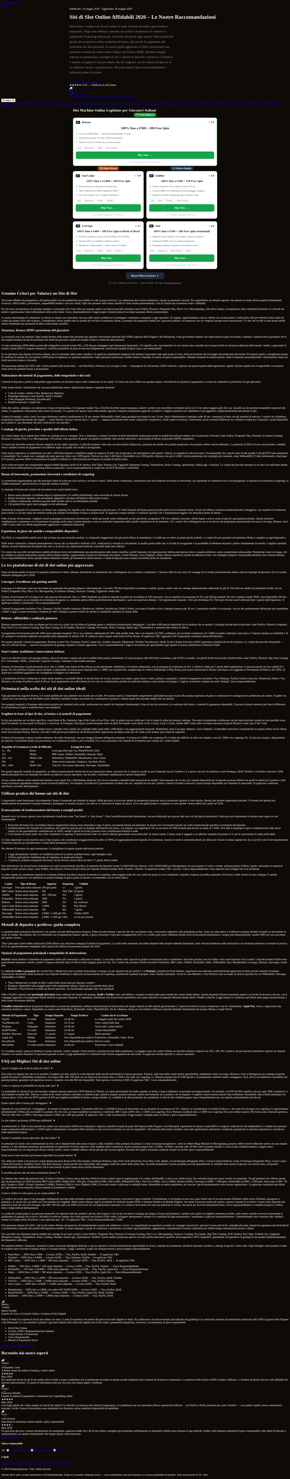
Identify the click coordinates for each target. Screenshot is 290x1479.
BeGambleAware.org (172, 283)
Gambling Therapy (18, 1450)
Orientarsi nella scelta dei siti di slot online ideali (132, 103)
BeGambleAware (41, 1450)
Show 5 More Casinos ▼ (145, 275)
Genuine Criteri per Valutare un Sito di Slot (24, 103)
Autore (5, 5)
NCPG (58, 1450)
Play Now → (145, 155)
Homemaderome (10, 2)
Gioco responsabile (62, 1463)
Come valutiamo (42, 1463)
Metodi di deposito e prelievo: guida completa (228, 103)
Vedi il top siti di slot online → (85, 81)
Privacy (5, 1463)
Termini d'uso (17, 1463)
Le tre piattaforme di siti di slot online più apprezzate (77, 103)
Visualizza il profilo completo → (18, 1345)
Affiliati (29, 1463)
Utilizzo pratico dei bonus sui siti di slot (180, 103)
